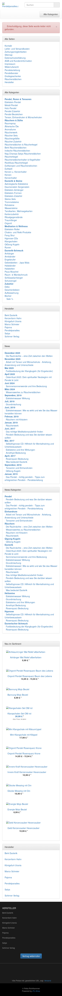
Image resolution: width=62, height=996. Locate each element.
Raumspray (10, 123)
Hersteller (9, 82)
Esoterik (9, 544)
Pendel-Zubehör (12, 111)
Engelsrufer (10, 259)
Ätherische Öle (12, 126)
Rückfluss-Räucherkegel (16, 162)
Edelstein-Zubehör (13, 195)
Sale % (9, 298)
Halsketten (10, 268)
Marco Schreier (12, 324)
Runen (8, 247)
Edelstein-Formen (13, 192)
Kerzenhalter (11, 177)
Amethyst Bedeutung (16, 452)
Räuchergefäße (12, 138)
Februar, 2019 (12, 416)
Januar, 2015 (11, 473)
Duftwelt (8, 168)
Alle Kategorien (49, 14)
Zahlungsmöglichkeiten (16, 51)
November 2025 (12, 358)
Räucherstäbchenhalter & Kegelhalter (22, 159)
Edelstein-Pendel (13, 102)
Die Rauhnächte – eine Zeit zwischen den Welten (29, 355)
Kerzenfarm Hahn (13, 318)
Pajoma (8, 327)
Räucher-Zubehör (13, 141)
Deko (7, 286)
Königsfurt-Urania (13, 321)
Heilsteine (10, 593)
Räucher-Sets (11, 135)
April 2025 (10, 374)
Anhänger (9, 253)
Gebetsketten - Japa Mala (17, 262)
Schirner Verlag (12, 336)
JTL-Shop (36, 991)
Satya (7, 333)
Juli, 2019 (9, 401)
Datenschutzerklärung (15, 57)
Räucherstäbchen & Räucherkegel (21, 144)
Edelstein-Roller (12, 229)
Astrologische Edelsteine (16, 183)
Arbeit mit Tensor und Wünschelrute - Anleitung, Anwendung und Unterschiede (28, 363)
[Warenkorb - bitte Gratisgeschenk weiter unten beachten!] (23, 14)
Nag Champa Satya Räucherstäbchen (23, 153)
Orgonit (8, 223)
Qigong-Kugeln (12, 538)
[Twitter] (37, 972)
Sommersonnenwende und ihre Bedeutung (26, 386)
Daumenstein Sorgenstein (17, 186)
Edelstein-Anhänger (14, 189)
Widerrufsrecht (12, 66)
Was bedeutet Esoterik (16, 461)
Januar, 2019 (11, 422)
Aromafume (10, 129)
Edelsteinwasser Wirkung (18, 398)
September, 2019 (13, 395)
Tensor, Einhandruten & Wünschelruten (23, 117)
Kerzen (8, 174)
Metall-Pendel (11, 105)
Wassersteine (11, 208)
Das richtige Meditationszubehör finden (24, 431)
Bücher (8, 295)
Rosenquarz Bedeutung (17, 458)
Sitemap (8, 54)
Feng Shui (9, 235)
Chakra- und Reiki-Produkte (18, 232)
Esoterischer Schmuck (16, 623)
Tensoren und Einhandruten (19, 467)
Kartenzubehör (12, 214)
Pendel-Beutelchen (14, 114)
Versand (47, 980)
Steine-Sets (10, 199)
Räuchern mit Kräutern (17, 419)
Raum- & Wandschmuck (16, 274)
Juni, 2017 (10, 428)
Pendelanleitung (12, 70)
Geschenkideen (12, 289)
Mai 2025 (9, 368)
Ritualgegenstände (14, 217)
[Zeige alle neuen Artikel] (56, 644)
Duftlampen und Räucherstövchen (21, 165)
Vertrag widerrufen (31, 956)
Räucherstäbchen (13, 79)
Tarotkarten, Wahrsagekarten (19, 211)
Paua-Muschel (11, 271)
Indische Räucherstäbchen (17, 150)
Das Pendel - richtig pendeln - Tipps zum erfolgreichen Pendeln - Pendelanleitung (25, 478)
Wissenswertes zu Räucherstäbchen (23, 392)
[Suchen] (57, 4)
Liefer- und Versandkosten (17, 48)
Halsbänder (10, 265)
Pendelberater (11, 73)
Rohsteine (9, 205)
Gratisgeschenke (13, 76)
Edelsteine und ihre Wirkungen (20, 449)
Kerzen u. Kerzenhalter (16, 171)
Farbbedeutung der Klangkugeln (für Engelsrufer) (29, 371)
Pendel (8, 496)
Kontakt (8, 45)
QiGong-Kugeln (12, 244)
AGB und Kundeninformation (18, 60)
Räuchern (10, 523)
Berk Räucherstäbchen (15, 147)
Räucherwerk (11, 132)
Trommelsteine (12, 202)
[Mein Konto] (29, 14)
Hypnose (9, 611)
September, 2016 (13, 464)
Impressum (10, 63)
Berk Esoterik (11, 315)
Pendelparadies (12, 330)
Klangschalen (11, 241)
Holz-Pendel (10, 108)
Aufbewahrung (12, 292)
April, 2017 (10, 455)
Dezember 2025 (12, 352)
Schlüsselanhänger (14, 277)
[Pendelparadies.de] (10, 5)
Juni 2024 (10, 383)
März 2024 (10, 389)
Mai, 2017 (9, 440)
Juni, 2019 (10, 407)
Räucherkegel (11, 156)
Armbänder (10, 256)
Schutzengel (10, 280)
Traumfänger (11, 220)
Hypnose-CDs (11, 238)
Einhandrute (11, 511)
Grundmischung (13, 404)
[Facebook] (33, 972)
